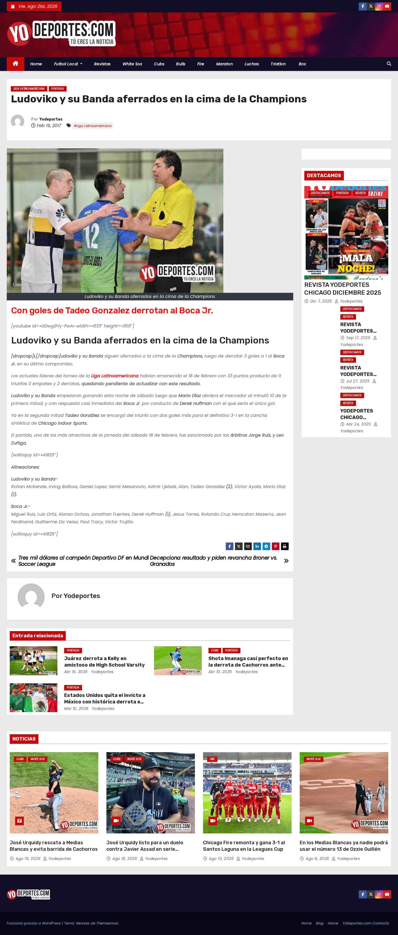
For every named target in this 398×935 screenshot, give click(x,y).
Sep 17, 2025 (359, 337)
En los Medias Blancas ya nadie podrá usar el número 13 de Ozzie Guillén (344, 846)
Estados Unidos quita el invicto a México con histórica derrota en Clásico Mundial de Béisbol (104, 701)
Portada (57, 89)
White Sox (132, 64)
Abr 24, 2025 (359, 424)
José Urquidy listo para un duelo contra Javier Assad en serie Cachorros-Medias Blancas (144, 849)
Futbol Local (66, 64)
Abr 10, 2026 (220, 671)
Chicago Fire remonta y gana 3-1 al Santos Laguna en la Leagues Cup (244, 846)
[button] (389, 64)
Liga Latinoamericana (29, 89)
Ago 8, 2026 (318, 858)
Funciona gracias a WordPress (34, 923)
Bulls (180, 64)
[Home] (15, 64)
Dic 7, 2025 (321, 301)
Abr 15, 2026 (76, 671)
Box (302, 64)
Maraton (224, 64)
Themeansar (107, 923)
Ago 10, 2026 (222, 858)
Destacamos (320, 193)
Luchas (252, 64)
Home (36, 64)
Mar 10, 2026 (76, 708)
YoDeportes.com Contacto (365, 923)
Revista (360, 193)
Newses (83, 923)
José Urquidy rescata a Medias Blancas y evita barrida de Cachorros (54, 846)
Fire (200, 64)
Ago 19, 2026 (29, 858)
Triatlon (278, 64)
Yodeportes (51, 119)
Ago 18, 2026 (125, 858)
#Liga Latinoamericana (93, 126)
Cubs (159, 64)
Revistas (102, 64)
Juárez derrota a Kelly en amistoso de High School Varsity (104, 661)
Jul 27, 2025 (358, 381)
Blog (320, 923)
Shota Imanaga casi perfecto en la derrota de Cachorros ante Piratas (248, 664)
